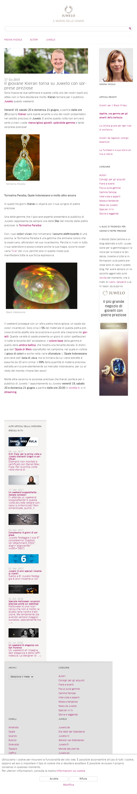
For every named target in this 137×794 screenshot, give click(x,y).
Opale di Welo (23, 349)
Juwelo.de (64, 727)
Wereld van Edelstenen (71, 740)
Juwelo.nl (64, 736)
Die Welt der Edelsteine (72, 732)
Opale (12, 732)
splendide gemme (64, 123)
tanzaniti (121, 282)
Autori (34, 40)
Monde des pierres (69, 749)
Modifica (68, 785)
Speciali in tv (106, 209)
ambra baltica (27, 345)
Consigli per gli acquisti (112, 180)
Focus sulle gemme (110, 188)
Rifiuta (83, 779)
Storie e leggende (108, 214)
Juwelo (50, 40)
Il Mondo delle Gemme (68, 11)
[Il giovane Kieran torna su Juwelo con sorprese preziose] (46, 77)
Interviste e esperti (109, 197)
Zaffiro (12, 753)
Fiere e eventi (107, 184)
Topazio (13, 749)
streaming (10, 392)
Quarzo (13, 736)
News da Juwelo (108, 205)
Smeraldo (14, 745)
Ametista (13, 727)
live (14, 251)
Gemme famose (107, 192)
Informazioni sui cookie (70, 771)
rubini (112, 282)
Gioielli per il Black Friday (113, 106)
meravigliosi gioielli (40, 123)
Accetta (54, 779)
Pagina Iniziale (13, 40)
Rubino (12, 740)
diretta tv (75, 388)
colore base (56, 341)
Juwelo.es (64, 753)
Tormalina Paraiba (30, 225)
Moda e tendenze (108, 201)
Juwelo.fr (64, 745)
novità (102, 278)
